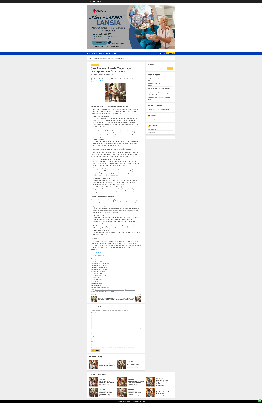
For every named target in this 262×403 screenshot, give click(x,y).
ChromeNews (135, 401)
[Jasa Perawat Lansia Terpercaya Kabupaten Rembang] (122, 392)
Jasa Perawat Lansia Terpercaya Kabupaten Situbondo (162, 382)
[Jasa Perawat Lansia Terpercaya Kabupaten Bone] (93, 364)
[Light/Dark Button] (161, 53)
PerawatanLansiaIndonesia (119, 289)
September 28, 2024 (111, 74)
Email (93, 336)
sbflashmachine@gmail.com (99, 74)
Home (88, 53)
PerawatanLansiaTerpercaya (97, 291)
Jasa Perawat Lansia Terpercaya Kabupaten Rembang (134, 392)
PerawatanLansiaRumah (129, 289)
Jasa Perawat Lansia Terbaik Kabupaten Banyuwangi (136, 381)
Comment (94, 312)
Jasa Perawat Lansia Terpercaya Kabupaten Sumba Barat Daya (133, 364)
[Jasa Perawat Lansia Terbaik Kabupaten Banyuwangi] (122, 381)
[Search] (164, 53)
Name (93, 331)
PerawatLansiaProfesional (109, 291)
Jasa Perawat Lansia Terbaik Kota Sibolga (164, 392)
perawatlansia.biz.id (97, 81)
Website (93, 342)
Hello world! (166, 109)
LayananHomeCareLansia (107, 289)
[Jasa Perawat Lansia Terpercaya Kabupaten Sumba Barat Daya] (121, 364)
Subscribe (171, 53)
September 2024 (152, 119)
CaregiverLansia (98, 289)
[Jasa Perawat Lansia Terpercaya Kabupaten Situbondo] (150, 381)
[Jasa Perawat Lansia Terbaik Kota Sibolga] (150, 392)
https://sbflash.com (98, 255)
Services (94, 53)
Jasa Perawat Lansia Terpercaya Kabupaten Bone (107, 364)
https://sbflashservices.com (101, 253)
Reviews (108, 53)
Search (151, 64)
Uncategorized (151, 132)
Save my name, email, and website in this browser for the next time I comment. (113, 347)
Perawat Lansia (95, 65)
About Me (101, 53)
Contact (114, 53)
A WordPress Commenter (154, 109)
